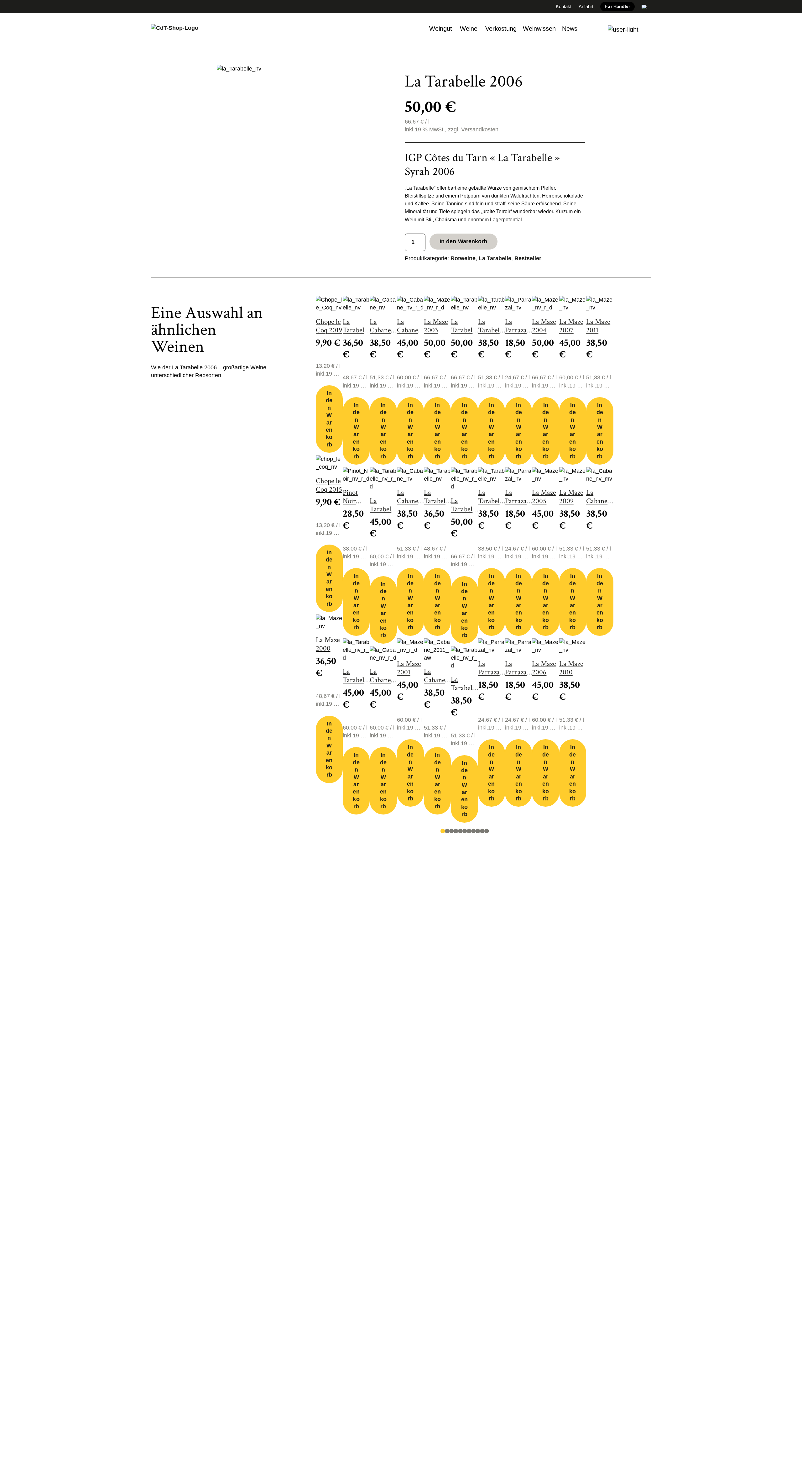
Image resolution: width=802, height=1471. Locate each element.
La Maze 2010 (571, 668)
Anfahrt (586, 6)
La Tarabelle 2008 (464, 509)
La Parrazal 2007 (490, 672)
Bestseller (527, 258)
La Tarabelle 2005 (437, 501)
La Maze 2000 (328, 644)
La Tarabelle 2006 (464, 330)
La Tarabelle (495, 258)
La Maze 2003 (436, 326)
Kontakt (563, 6)
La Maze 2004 (544, 326)
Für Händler (617, 6)
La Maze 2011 (598, 326)
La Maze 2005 (544, 497)
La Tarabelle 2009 (464, 688)
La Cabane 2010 (407, 501)
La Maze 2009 (571, 497)
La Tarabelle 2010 (491, 330)
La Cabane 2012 (596, 501)
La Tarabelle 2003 (383, 509)
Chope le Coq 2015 (329, 485)
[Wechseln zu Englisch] (644, 6)
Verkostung (501, 28)
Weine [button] (468, 28)
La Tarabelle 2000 (356, 330)
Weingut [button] (440, 28)
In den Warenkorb (463, 241)
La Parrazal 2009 (517, 330)
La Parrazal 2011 (517, 672)
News (569, 28)
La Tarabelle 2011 (491, 501)
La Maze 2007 (571, 326)
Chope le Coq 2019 (329, 326)
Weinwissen (539, 28)
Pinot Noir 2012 (350, 501)
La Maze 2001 (409, 668)
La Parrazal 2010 (517, 501)
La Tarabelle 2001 (356, 680)
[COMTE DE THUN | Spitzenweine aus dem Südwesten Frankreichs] (174, 29)
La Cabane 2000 (380, 330)
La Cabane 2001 (380, 680)
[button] (623, 28)
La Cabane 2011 (434, 680)
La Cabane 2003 (407, 330)
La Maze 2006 (544, 668)
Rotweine (463, 258)
